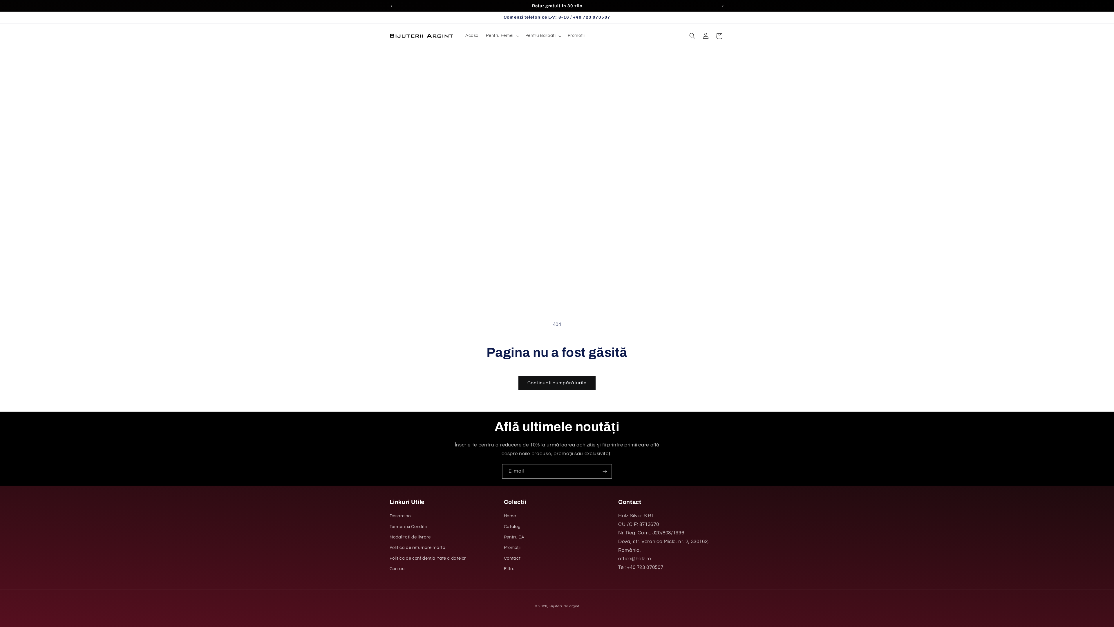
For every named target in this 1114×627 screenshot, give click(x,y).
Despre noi (401, 516)
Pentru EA (514, 537)
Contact (398, 569)
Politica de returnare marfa (418, 547)
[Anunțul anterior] (391, 6)
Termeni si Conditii (408, 527)
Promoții (512, 547)
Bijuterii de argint (564, 606)
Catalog (512, 527)
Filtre (509, 569)
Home (510, 516)
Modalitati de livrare (410, 537)
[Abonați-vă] (605, 471)
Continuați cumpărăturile (556, 383)
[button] (502, 36)
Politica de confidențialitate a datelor (428, 558)
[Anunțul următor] (722, 6)
